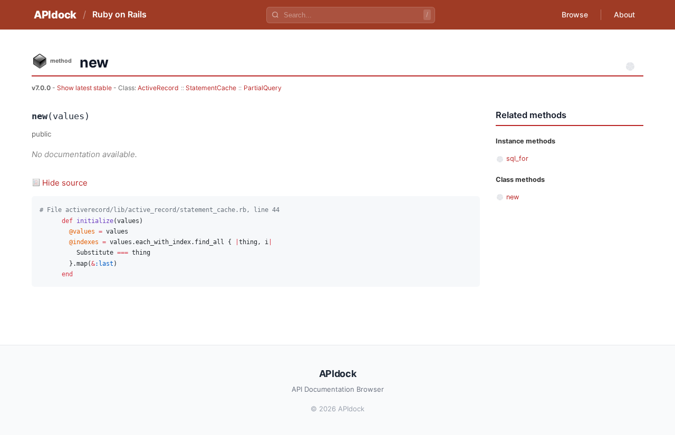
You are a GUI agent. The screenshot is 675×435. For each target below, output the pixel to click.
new (512, 197)
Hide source (65, 183)
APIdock (55, 14)
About (624, 14)
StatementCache (211, 88)
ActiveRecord (158, 88)
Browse (575, 14)
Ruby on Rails (119, 14)
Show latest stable (85, 88)
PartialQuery (263, 88)
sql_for (517, 158)
